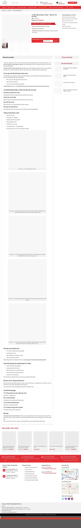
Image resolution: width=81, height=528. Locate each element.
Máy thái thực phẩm (32, 7)
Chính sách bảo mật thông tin (31, 477)
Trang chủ (4, 7)
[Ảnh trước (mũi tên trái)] (1, 526)
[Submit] (37, 3)
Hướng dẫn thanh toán (29, 471)
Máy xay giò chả (11, 7)
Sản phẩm (9, 10)
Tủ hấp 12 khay (7, 68)
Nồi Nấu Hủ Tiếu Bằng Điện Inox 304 (40, 447)
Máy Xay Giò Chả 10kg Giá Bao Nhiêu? (69, 76)
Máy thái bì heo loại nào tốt (69, 82)
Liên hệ (71, 7)
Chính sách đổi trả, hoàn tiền (31, 475)
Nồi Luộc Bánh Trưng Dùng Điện (56, 446)
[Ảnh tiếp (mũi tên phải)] (5, 526)
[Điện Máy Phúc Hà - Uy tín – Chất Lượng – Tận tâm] (5, 3)
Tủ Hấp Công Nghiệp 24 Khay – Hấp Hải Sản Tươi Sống (71, 447)
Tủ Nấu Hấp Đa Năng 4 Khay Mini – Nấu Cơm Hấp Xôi (24, 447)
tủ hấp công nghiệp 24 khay (18, 386)
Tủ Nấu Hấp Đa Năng (17, 10)
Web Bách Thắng (52, 514)
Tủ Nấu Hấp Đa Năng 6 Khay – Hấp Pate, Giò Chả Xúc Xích (9, 447)
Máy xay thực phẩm (21, 7)
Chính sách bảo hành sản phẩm (31, 480)
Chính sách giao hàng (29, 473)
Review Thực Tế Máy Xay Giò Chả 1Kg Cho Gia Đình (70, 90)
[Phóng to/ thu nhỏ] (5, 520)
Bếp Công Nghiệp (43, 7)
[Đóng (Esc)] (1, 520)
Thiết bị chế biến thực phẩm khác (56, 7)
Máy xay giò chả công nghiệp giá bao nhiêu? (70, 68)
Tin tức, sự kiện (28, 469)
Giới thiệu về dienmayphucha (31, 467)
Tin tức (66, 7)
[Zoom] (3, 40)
